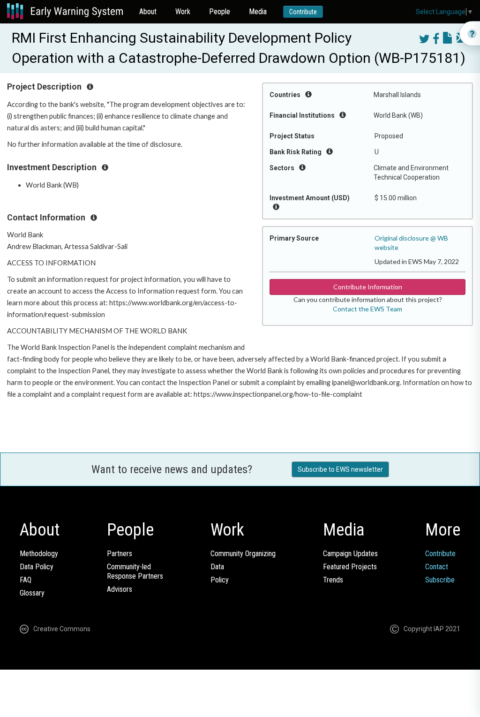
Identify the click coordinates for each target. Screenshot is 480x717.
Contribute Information (367, 287)
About (148, 11)
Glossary (32, 593)
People (219, 11)
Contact (436, 566)
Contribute (303, 11)
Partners (119, 553)
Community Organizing (243, 553)
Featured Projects (350, 566)
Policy (219, 579)
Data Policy (36, 566)
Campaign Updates (350, 553)
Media (258, 11)
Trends (333, 579)
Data (217, 566)
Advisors (119, 589)
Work (182, 11)
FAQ (25, 579)
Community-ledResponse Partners (135, 571)
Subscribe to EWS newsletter (340, 469)
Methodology (39, 553)
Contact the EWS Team (367, 309)
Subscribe (440, 579)
